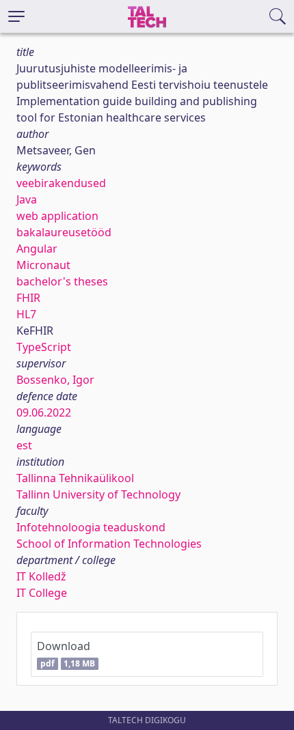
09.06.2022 (43, 412)
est (24, 445)
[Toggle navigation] (16, 16)
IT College (41, 592)
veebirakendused (61, 183)
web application (57, 215)
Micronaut (43, 264)
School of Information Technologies (109, 543)
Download (66, 653)
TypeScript (43, 346)
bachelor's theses (62, 281)
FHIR (28, 297)
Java (26, 199)
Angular (36, 248)
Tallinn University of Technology (98, 494)
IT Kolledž (41, 576)
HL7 (26, 314)
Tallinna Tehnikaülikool (75, 478)
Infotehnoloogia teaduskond (90, 527)
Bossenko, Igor (55, 379)
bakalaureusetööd (63, 232)
